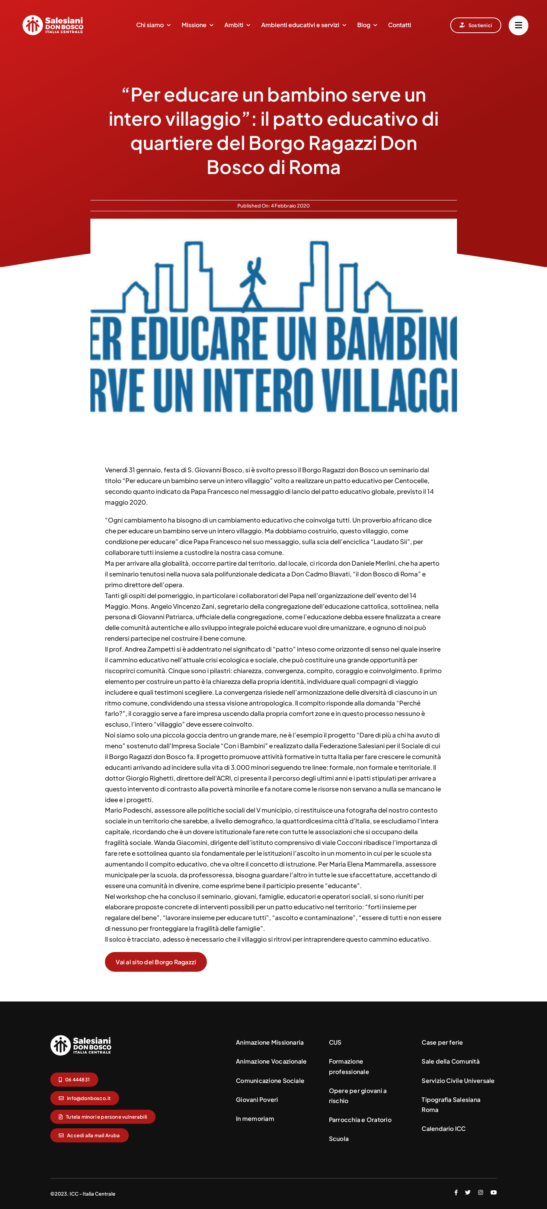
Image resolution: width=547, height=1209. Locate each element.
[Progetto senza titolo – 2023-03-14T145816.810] (80, 1038)
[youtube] (493, 1192)
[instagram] (480, 1192)
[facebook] (456, 1192)
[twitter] (468, 1192)
